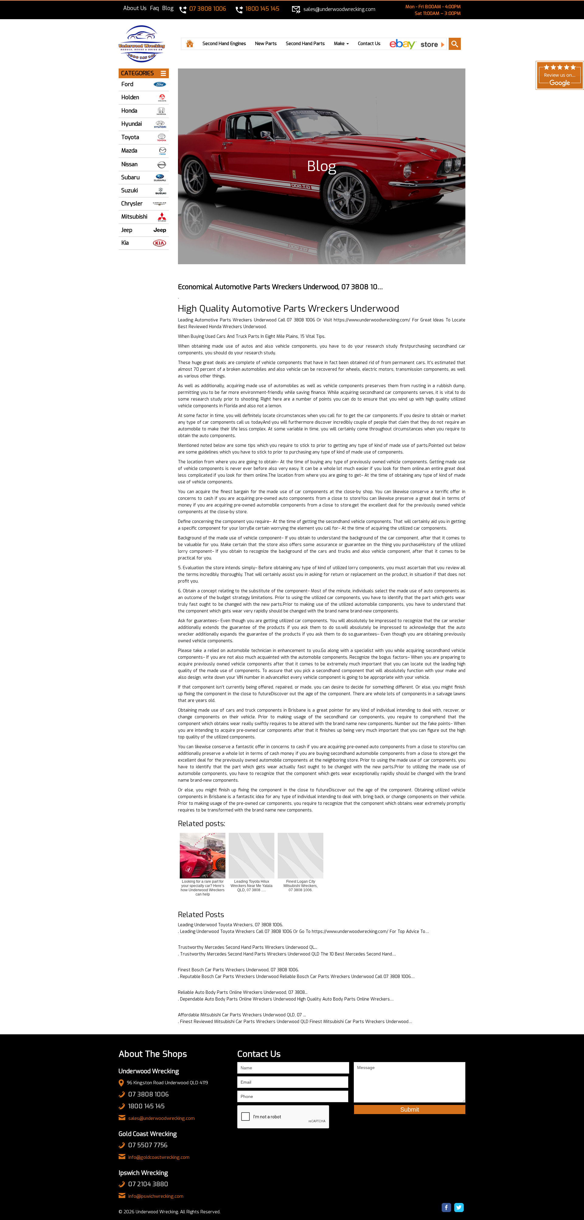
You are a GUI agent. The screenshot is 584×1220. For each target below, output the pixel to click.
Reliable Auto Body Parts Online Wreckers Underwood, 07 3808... (243, 992)
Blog (168, 8)
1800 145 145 (146, 1106)
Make (340, 43)
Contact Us (369, 43)
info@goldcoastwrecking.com (158, 1157)
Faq (154, 8)
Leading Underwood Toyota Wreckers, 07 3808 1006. (230, 925)
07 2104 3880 (148, 1184)
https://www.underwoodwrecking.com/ (372, 320)
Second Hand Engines (224, 43)
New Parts (266, 43)
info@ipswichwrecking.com (155, 1196)
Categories (137, 73)
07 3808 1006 (148, 1094)
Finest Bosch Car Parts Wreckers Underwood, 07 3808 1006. (238, 970)
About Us (135, 8)
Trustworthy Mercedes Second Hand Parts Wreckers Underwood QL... (247, 947)
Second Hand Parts (305, 43)
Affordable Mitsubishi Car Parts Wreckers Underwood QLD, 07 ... (242, 1015)
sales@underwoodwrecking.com (161, 1118)
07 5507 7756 (148, 1145)
